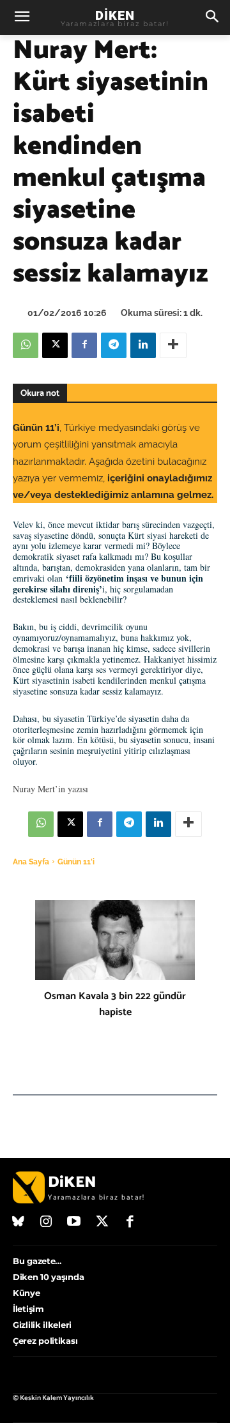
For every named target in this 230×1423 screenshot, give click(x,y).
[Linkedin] (143, 345)
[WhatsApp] (25, 345)
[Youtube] (74, 1222)
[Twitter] (102, 1222)
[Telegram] (113, 345)
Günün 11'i (76, 861)
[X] (55, 345)
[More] (173, 345)
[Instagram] (46, 1222)
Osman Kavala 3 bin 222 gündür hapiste (115, 1004)
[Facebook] (84, 345)
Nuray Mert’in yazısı (50, 789)
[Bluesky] (18, 1222)
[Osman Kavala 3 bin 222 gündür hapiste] (115, 940)
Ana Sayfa (31, 861)
